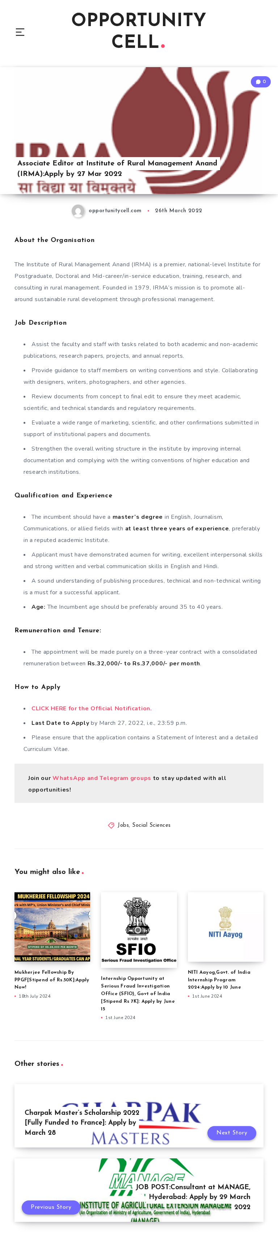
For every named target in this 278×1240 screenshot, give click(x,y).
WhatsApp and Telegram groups (101, 778)
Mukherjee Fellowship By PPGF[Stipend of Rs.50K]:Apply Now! (51, 980)
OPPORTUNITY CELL (138, 32)
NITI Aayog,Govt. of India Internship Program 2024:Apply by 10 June (219, 980)
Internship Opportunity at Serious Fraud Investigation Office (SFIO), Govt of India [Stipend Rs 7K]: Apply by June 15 (138, 993)
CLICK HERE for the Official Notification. (91, 709)
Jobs (123, 825)
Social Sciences (151, 825)
